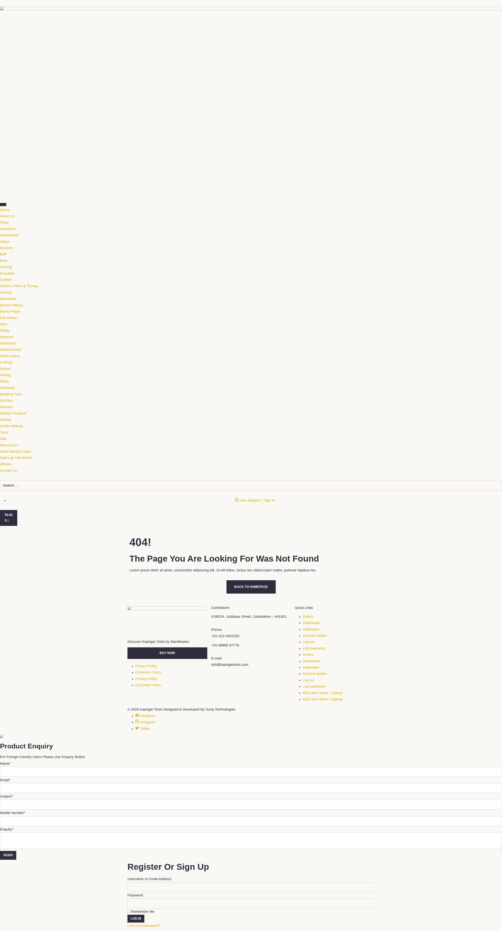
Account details (314, 636)
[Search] (498, 485)
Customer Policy (148, 672)
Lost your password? (143, 926)
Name (5, 764)
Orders (308, 617)
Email (5, 780)
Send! (8, 855)
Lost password (314, 648)
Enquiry (6, 829)
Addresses (311, 629)
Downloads (311, 623)
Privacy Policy (146, 666)
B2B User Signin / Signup (322, 693)
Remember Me (142, 912)
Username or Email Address (149, 879)
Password (135, 895)
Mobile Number (12, 813)
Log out (308, 642)
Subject (6, 796)
